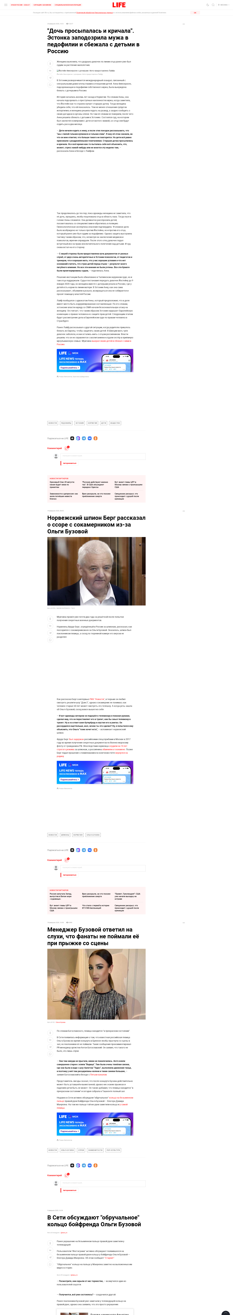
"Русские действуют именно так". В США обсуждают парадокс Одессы (95, 484)
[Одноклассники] (95, 438)
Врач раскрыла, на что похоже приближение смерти (96, 495)
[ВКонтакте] (89, 438)
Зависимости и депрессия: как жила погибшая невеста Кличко (64, 496)
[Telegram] (83, 438)
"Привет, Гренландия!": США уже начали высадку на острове (127, 896)
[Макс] (78, 438)
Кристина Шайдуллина (81, 376)
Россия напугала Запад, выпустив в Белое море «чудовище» (61, 896)
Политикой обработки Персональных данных (94, 12)
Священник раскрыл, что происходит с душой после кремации (127, 496)
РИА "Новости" (97, 699)
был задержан (76, 739)
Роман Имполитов (65, 377)
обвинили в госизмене (113, 749)
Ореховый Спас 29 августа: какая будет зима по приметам (62, 484)
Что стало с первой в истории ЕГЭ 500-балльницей (95, 906)
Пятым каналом (98, 1126)
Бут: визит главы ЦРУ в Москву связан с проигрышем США (128, 484)
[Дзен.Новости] (72, 438)
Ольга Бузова (60, 1022)
